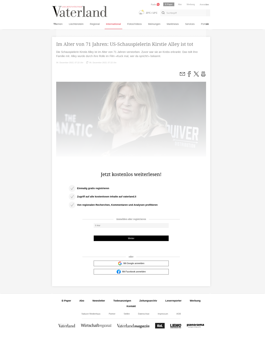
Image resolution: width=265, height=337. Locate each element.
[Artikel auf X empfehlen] (196, 75)
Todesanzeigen (122, 300)
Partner (112, 314)
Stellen (127, 314)
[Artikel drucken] (203, 75)
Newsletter (98, 300)
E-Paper (66, 300)
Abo (81, 300)
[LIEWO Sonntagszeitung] (175, 328)
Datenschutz (143, 314)
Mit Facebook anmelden (134, 271)
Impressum (163, 314)
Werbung (195, 300)
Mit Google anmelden (133, 263)
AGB (178, 314)
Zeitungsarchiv (148, 300)
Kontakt (131, 306)
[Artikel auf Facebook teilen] (189, 75)
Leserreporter (173, 300)
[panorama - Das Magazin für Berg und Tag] (195, 328)
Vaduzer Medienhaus (90, 314)
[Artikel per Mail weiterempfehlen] (182, 75)
